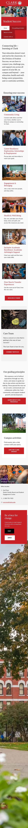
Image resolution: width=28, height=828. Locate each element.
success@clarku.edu (9, 502)
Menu (16, 8)
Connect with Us (12, 352)
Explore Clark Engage (14, 450)
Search (24, 8)
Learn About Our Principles (14, 401)
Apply (4, 8)
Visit (9, 531)
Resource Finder (14, 298)
